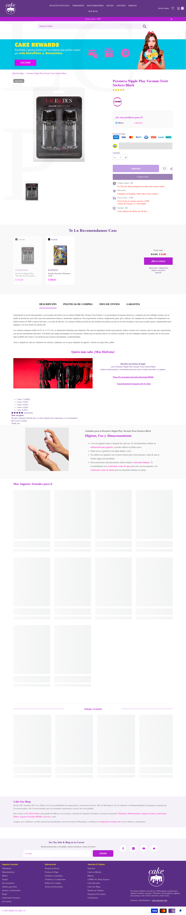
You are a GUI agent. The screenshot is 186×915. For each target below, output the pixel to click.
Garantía (133, 304)
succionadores (167, 893)
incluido (22, 240)
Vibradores (122, 813)
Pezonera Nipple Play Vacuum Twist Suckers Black (25, 274)
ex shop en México (139, 891)
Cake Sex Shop (18, 73)
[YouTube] (143, 848)
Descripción (48, 304)
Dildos (16, 817)
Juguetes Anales (148, 813)
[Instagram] (133, 848)
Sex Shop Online (33, 813)
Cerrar (171, 19)
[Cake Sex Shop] (93, 50)
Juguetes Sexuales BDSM (31, 817)
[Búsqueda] (144, 26)
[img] (17, 413)
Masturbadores (134, 813)
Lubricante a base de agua (119, 466)
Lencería (46, 817)
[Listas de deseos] (172, 8)
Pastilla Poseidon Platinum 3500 (59, 274)
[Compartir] (170, 169)
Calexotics (138, 123)
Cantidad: (116, 153)
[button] (118, 90)
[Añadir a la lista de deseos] (164, 168)
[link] (47, 449)
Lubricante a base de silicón (102, 470)
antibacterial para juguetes (102, 447)
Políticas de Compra (78, 304)
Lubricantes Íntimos (141, 462)
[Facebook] (123, 848)
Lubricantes (161, 813)
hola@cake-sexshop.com (110, 822)
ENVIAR (103, 853)
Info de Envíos (109, 304)
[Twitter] (154, 848)
